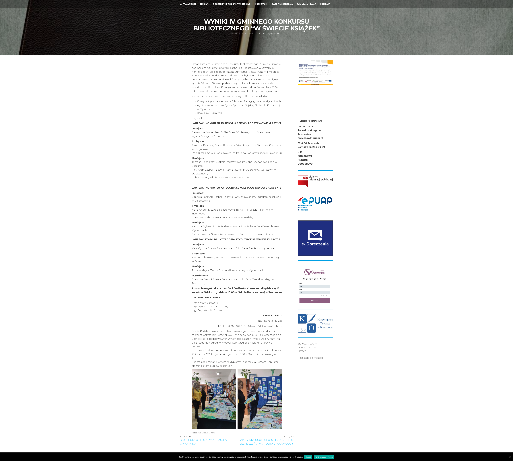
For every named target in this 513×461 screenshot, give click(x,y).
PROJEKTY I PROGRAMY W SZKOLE (231, 4)
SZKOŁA (204, 4)
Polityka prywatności (324, 457)
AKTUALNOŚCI (188, 4)
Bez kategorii (208, 433)
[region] (315, 84)
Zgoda (308, 457)
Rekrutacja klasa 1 (306, 4)
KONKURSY (261, 4)
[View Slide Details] (315, 72)
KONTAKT (325, 4)
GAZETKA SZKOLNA (282, 4)
